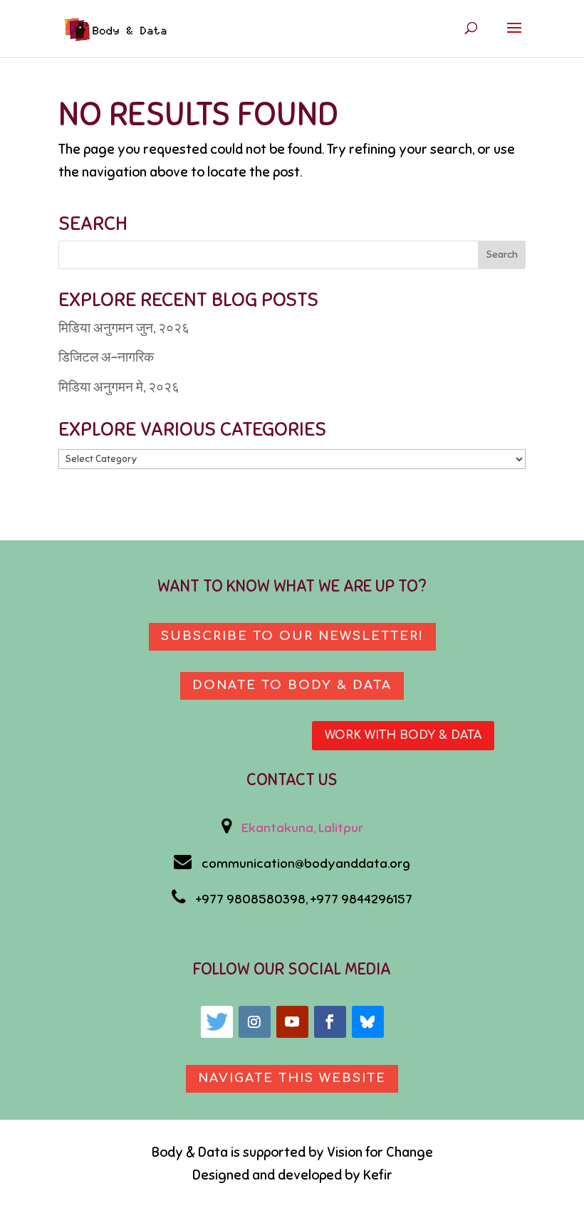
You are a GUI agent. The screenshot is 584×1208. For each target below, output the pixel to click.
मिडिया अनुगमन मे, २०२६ (118, 387)
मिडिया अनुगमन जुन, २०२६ (123, 328)
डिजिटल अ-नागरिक (106, 357)
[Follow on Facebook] (330, 1022)
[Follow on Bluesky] (368, 1022)
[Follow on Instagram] (255, 1022)
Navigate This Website (292, 1078)
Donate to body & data (292, 685)
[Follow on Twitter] (217, 1022)
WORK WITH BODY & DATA (403, 735)
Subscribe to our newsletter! (292, 636)
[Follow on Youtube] (292, 1022)
